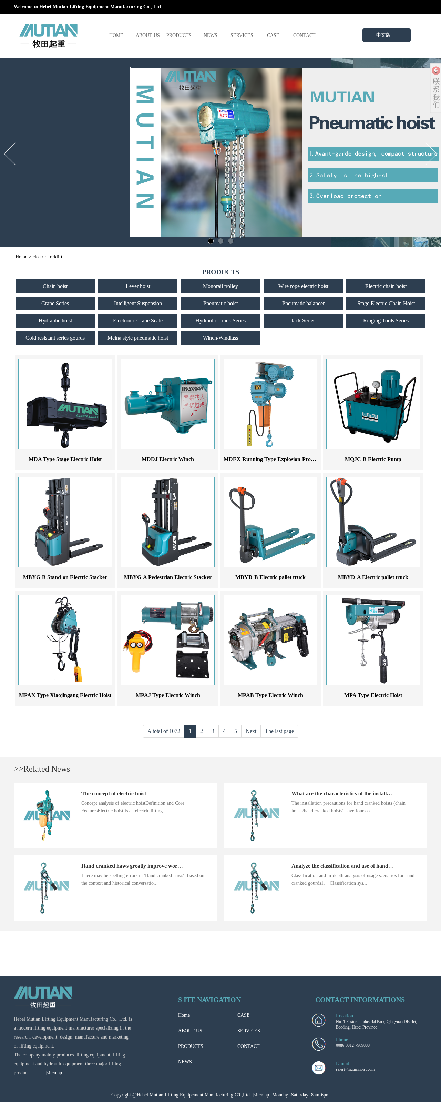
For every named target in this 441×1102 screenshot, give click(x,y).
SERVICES (241, 35)
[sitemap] (54, 1072)
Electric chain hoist (386, 286)
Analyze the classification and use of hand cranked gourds (359, 866)
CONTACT (304, 35)
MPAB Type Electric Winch (270, 695)
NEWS (210, 35)
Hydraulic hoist (55, 321)
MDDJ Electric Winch (168, 459)
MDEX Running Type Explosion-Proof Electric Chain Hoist (294, 459)
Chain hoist (55, 286)
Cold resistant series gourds (55, 338)
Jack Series (303, 321)
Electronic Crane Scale (138, 321)
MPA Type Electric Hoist (373, 695)
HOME (116, 35)
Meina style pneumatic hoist (137, 338)
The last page (279, 731)
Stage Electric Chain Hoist (386, 303)
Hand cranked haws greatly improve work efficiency (142, 866)
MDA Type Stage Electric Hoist (65, 459)
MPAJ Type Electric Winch (168, 695)
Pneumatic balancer (303, 303)
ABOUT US (148, 35)
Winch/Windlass (220, 338)
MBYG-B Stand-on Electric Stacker (65, 577)
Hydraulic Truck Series (220, 321)
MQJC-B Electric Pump (373, 459)
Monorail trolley (220, 286)
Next (251, 731)
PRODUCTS (179, 35)
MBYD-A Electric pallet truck (373, 577)
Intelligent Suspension (138, 303)
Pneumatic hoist (220, 303)
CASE (273, 35)
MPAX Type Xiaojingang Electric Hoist (65, 695)
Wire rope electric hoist (303, 286)
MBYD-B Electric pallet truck (270, 577)
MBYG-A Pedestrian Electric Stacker (168, 577)
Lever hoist (138, 286)
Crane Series (55, 303)
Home (21, 256)
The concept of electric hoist (113, 793)
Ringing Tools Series (386, 321)
